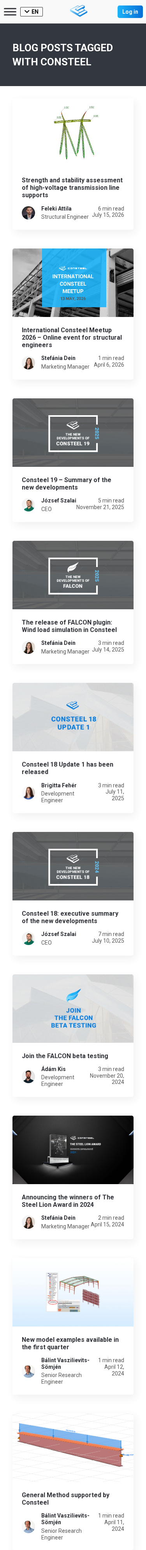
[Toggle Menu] (10, 11)
